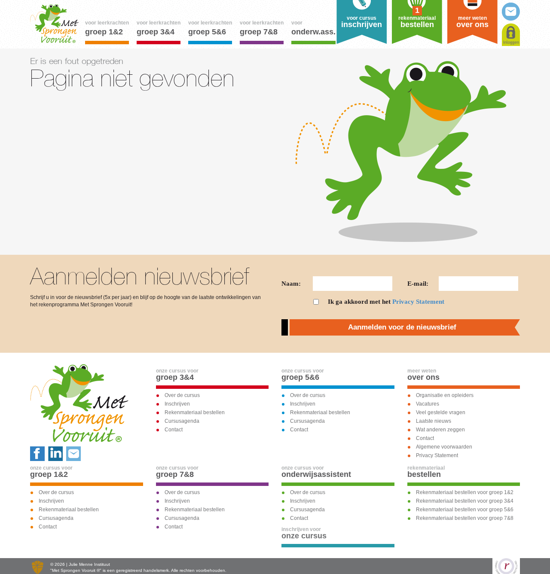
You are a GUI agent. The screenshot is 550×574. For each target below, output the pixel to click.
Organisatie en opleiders (445, 395)
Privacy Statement (418, 301)
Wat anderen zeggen (440, 430)
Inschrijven (177, 404)
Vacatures (427, 404)
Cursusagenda (182, 421)
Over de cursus (182, 395)
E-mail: (417, 283)
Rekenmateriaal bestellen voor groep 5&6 (464, 510)
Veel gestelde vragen (440, 412)
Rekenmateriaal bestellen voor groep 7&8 (464, 518)
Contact (174, 430)
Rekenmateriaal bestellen (195, 412)
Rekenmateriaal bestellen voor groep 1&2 (464, 492)
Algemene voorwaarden (444, 447)
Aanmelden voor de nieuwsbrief (402, 327)
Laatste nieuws (433, 421)
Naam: (291, 283)
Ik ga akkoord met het (386, 301)
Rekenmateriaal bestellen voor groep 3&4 (464, 501)
